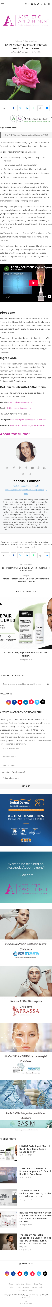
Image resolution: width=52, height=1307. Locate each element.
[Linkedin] (35, 4)
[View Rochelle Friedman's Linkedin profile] (44, 468)
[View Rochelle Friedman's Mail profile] (29, 474)
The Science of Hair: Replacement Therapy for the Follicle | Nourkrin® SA (35, 1193)
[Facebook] (28, 4)
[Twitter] (41, 4)
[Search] (49, 4)
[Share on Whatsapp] (33, 108)
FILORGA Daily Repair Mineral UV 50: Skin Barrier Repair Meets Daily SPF (34, 1149)
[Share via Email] (47, 108)
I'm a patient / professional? (12, 772)
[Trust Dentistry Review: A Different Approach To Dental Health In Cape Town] (8, 1175)
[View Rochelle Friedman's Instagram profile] (7, 468)
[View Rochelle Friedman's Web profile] (23, 474)
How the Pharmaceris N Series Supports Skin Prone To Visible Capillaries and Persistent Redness (35, 1217)
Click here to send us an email (34, 545)
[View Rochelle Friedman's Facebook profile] (14, 468)
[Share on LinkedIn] (27, 108)
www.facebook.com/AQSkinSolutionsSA (27, 425)
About (11, 1284)
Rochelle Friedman (20, 52)
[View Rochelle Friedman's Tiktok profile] (26, 468)
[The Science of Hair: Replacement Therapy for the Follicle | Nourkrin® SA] (8, 1197)
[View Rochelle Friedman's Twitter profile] (20, 468)
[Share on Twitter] (20, 108)
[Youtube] (32, 4)
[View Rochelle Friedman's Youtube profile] (32, 468)
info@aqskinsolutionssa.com (18, 408)
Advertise (20, 1284)
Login (31, 1290)
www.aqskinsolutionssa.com (20, 402)
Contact (26, 1287)
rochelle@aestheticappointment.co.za (20, 490)
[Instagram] (26, 4)
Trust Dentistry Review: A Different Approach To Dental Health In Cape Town (35, 1171)
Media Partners (14, 1287)
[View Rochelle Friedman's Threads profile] (38, 468)
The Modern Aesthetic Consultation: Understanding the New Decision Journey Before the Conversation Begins (35, 1241)
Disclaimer (22, 1290)
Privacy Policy (38, 1287)
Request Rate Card (34, 1284)
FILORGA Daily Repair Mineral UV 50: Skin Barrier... (26, 654)
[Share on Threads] (40, 108)
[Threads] (45, 4)
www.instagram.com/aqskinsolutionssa (27, 419)
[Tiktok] (38, 4)
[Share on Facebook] (13, 108)
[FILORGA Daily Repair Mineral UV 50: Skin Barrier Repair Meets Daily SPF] (26, 623)
